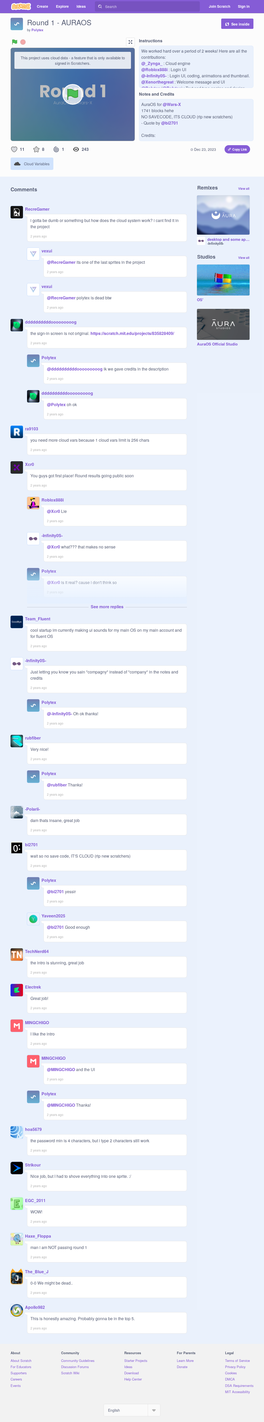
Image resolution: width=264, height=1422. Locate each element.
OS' (200, 300)
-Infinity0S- (52, 535)
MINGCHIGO (37, 1022)
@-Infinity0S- (154, 76)
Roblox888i (53, 500)
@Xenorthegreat (157, 82)
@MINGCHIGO (61, 1069)
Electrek (33, 987)
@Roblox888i (154, 69)
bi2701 (31, 845)
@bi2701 (169, 123)
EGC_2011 (35, 1200)
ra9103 (31, 429)
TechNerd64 (37, 951)
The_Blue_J (36, 1272)
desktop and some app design (228, 239)
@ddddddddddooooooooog (75, 369)
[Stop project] (23, 42)
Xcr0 (29, 464)
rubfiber (33, 738)
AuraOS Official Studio (217, 344)
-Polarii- (32, 809)
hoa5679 (33, 1129)
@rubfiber (57, 785)
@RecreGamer (61, 262)
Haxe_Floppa (38, 1236)
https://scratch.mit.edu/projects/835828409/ (131, 333)
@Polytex (56, 404)
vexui (47, 251)
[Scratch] (21, 6)
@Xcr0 (53, 511)
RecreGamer (37, 209)
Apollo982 (35, 1307)
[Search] (100, 6)
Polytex (37, 30)
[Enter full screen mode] (130, 42)
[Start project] (15, 42)
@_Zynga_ (151, 63)
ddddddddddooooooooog (51, 322)
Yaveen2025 (53, 916)
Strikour (33, 1165)
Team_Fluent (37, 619)
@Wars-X (172, 104)
